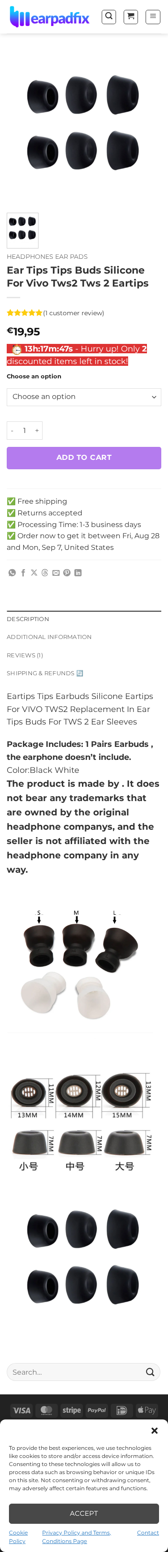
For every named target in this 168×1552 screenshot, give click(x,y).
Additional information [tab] (49, 637)
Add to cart (84, 457)
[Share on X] (34, 573)
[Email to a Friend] (56, 573)
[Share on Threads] (44, 573)
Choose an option (34, 376)
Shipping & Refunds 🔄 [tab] (45, 673)
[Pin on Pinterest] (66, 573)
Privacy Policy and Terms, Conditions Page (76, 1536)
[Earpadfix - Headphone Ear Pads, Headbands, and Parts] (50, 17)
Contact (148, 1532)
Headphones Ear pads (47, 256)
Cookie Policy (18, 1536)
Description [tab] (28, 619)
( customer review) (73, 313)
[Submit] (150, 1372)
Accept (84, 1513)
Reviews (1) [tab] (25, 655)
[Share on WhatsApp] (12, 573)
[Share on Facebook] (23, 573)
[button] (154, 1430)
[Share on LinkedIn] (78, 573)
